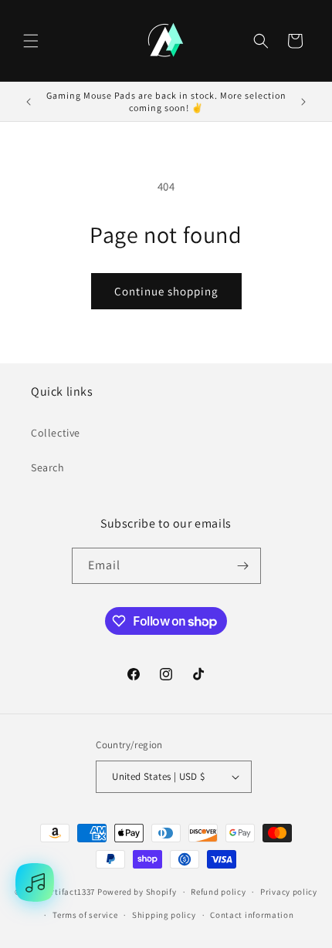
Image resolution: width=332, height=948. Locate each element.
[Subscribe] (243, 566)
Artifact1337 (70, 891)
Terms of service (85, 914)
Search (48, 467)
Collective (55, 433)
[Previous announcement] (29, 102)
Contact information (251, 914)
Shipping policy (164, 914)
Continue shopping (166, 291)
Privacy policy (288, 891)
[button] (31, 41)
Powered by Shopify (137, 891)
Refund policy (218, 891)
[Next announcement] (303, 102)
